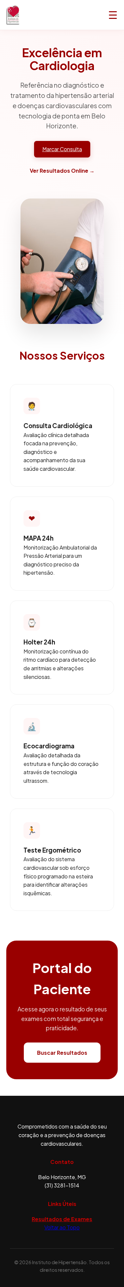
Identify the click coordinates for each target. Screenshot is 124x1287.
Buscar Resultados (62, 1052)
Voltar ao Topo (62, 1227)
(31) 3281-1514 (62, 1185)
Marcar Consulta (62, 149)
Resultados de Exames (62, 1219)
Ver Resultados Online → (62, 170)
